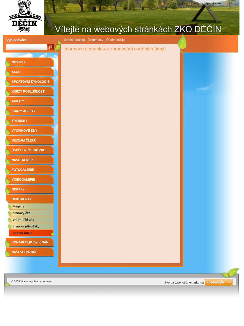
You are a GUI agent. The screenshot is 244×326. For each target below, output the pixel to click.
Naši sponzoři (24, 252)
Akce (16, 72)
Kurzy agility (24, 111)
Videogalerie (23, 179)
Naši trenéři (23, 160)
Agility (18, 101)
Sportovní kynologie (31, 82)
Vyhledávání (16, 40)
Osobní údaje (22, 233)
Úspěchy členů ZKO (29, 150)
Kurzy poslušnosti (29, 91)
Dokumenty (95, 40)
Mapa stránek (212, 3)
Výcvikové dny (24, 130)
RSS (230, 3)
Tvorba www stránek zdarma (184, 282)
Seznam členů (24, 140)
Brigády (18, 206)
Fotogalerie (23, 170)
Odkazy (18, 189)
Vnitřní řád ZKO (23, 219)
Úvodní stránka (74, 40)
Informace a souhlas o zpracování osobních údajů (114, 48)
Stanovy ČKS (21, 213)
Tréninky (19, 121)
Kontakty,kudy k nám (30, 242)
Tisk (194, 3)
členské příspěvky (26, 226)
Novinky (19, 62)
